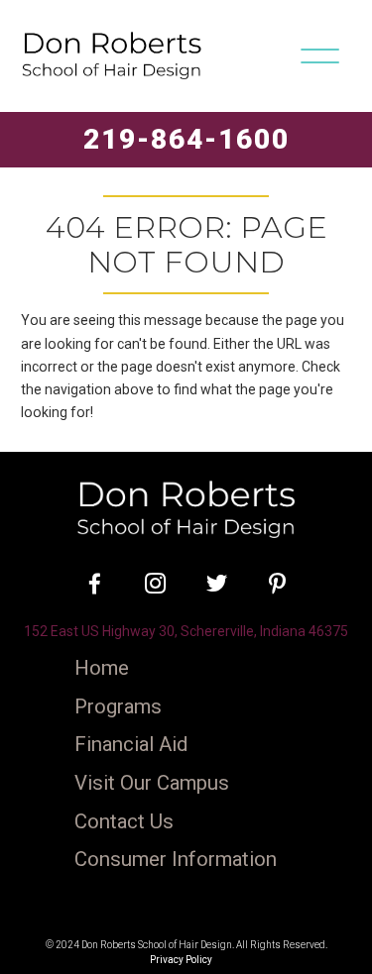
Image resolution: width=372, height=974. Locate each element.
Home (101, 668)
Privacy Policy (181, 959)
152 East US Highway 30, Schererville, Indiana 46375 (186, 631)
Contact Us (124, 822)
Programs (118, 707)
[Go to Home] (186, 507)
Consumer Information (175, 859)
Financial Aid (130, 744)
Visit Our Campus (151, 783)
